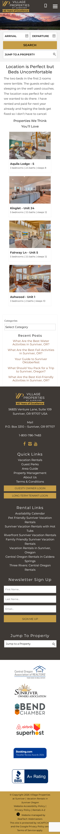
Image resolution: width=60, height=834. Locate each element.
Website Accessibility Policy (29, 806)
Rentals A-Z (38, 810)
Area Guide (30, 468)
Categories (10, 320)
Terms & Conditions (30, 481)
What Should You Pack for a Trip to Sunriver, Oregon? (31, 369)
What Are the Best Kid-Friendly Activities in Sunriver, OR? (30, 378)
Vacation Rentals (30, 460)
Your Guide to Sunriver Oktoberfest (31, 360)
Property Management (30, 473)
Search (30, 45)
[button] (55, 6)
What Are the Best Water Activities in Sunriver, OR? (30, 342)
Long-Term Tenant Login (30, 495)
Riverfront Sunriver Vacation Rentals (30, 535)
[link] (30, 152)
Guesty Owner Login (30, 488)
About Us (30, 477)
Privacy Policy (23, 810)
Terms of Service (26, 830)
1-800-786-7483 (30, 435)
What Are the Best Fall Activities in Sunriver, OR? (31, 351)
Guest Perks (30, 464)
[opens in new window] (24, 444)
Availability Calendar (30, 513)
